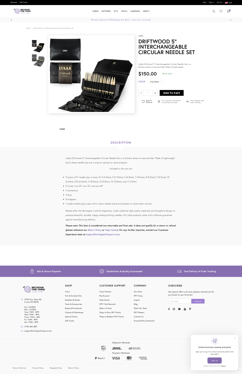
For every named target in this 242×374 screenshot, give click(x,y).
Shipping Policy (56, 368)
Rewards (14, 2)
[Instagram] (174, 309)
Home (28, 28)
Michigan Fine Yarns (215, 77)
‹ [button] (11, 19)
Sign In (211, 2)
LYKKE (140, 36)
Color (141, 81)
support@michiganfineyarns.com (103, 234)
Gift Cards (23, 2)
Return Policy (95, 230)
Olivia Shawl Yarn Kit (214, 81)
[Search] (214, 11)
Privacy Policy (37, 368)
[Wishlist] (220, 11)
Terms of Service (19, 368)
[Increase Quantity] (155, 93)
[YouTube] (185, 309)
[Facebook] (169, 309)
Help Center (111, 230)
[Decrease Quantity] (141, 93)
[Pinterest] (190, 309)
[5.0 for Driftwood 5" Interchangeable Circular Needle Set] (172, 58)
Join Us (219, 2)
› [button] (230, 19)
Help (204, 2)
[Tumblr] (179, 309)
